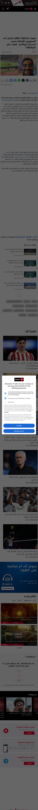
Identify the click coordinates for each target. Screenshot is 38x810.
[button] (19, 402)
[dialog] (19, 405)
